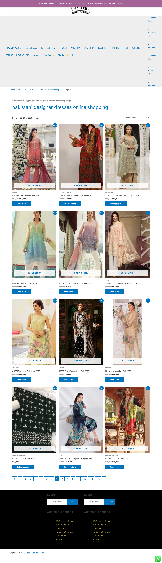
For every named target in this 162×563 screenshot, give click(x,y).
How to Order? (31, 48)
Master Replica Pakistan (35, 553)
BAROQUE (116, 48)
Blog (74, 55)
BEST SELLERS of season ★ (28, 55)
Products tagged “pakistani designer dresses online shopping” (42, 101)
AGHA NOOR (89, 48)
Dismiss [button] (120, 3)
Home (14, 101)
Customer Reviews (48, 48)
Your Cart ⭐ (49, 55)
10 (67, 479)
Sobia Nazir (137, 48)
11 (73, 479)
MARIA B (63, 48)
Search (73, 502)
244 (91, 479)
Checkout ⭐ (63, 55)
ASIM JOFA (75, 48)
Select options (70, 204)
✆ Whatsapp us (152, 32)
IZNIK (126, 48)
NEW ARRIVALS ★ (13, 48)
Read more (21, 204)
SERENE (9, 55)
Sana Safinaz (103, 48)
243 (84, 479)
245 (98, 479)
